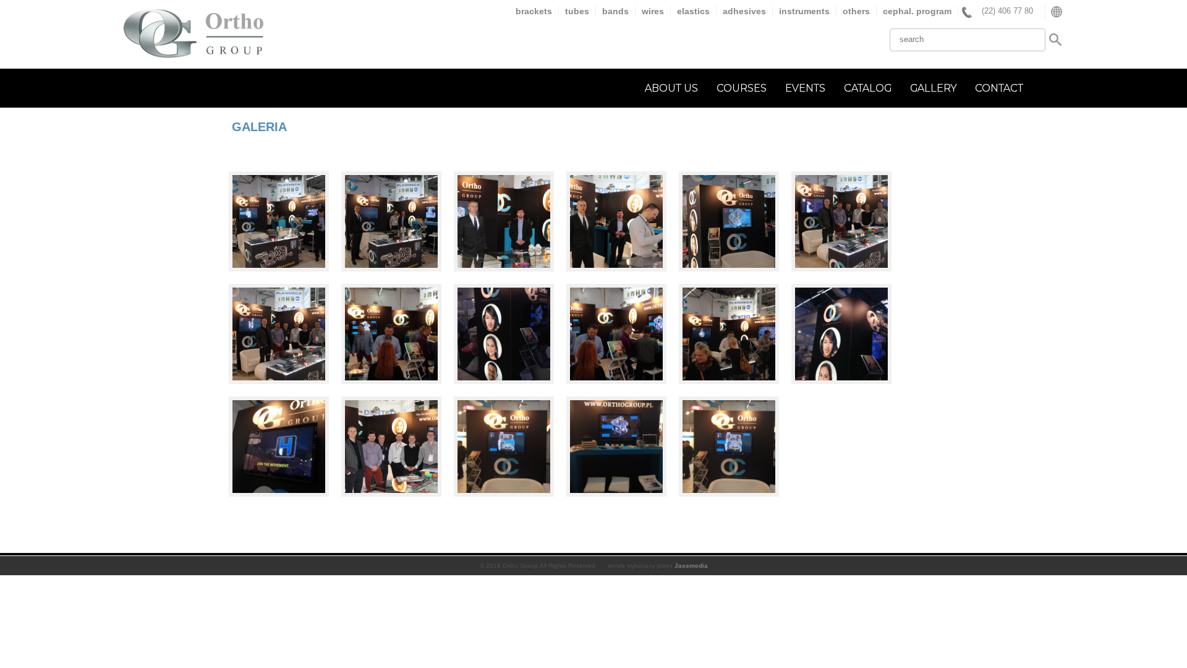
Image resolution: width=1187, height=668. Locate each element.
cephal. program (917, 11)
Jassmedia (691, 565)
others (856, 11)
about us (671, 88)
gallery (933, 88)
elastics (693, 11)
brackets (534, 11)
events (805, 88)
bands (615, 11)
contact (999, 88)
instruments (804, 11)
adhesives (744, 11)
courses (742, 88)
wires (653, 11)
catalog (867, 88)
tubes (577, 11)
